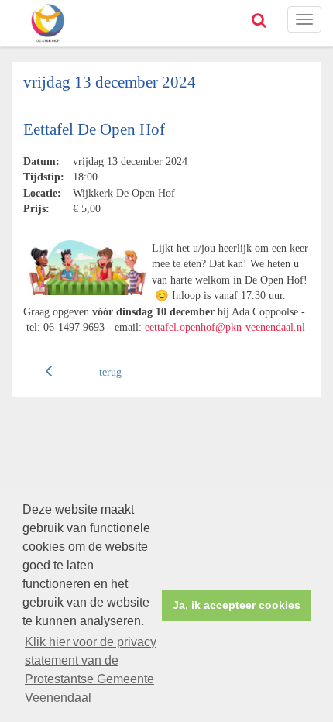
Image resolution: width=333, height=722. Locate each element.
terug (110, 372)
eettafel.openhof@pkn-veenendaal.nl (225, 327)
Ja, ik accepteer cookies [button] (236, 605)
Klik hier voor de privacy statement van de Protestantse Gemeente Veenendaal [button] (90, 669)
